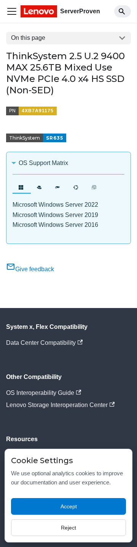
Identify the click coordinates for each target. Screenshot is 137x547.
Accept (69, 506)
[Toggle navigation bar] (12, 11)
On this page (28, 38)
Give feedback (34, 269)
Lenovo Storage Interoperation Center (57, 405)
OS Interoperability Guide (40, 393)
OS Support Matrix (43, 163)
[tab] (22, 187)
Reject (68, 528)
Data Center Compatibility (41, 343)
